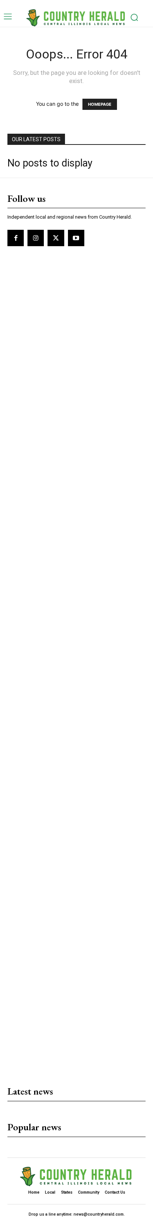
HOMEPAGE (99, 104)
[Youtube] (76, 238)
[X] (56, 238)
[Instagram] (35, 238)
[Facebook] (15, 238)
